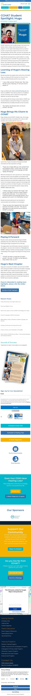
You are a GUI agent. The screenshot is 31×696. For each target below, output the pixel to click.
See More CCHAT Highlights (9, 290)
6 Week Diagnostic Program (16, 496)
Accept (15, 609)
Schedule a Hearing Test (15, 433)
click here (15, 278)
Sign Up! (15, 407)
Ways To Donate (15, 549)
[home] (6, 4)
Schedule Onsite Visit (15, 426)
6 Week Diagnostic (15, 440)
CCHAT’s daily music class (7, 187)
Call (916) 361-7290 (15, 573)
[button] (29, 4)
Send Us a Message (15, 578)
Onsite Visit (15, 491)
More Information (15, 605)
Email (2, 393)
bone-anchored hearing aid (19, 91)
